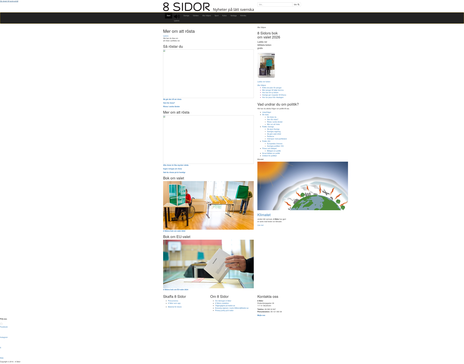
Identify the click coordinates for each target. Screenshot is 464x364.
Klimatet (264, 214)
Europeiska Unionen (275, 143)
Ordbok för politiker (269, 155)
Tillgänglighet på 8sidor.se (225, 305)
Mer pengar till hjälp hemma (273, 90)
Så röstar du (271, 117)
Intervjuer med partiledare (277, 138)
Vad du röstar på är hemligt (174, 172)
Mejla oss (261, 315)
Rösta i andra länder (171, 106)
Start (168, 15)
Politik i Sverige (268, 126)
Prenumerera (173, 300)
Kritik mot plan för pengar (272, 87)
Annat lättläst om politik (271, 153)
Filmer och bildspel (269, 148)
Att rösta (265, 114)
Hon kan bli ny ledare (270, 92)
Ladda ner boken (263, 81)
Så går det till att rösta (172, 99)
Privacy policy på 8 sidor (224, 310)
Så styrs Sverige (273, 129)
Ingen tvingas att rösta (172, 168)
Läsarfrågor (266, 112)
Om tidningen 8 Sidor (223, 300)
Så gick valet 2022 (274, 134)
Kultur (224, 15)
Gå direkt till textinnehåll (9, 1)
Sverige (186, 15)
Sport (217, 15)
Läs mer (260, 225)
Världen (196, 15)
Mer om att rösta (273, 124)
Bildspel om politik (274, 151)
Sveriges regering (274, 131)
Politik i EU (266, 141)
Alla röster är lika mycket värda (175, 165)
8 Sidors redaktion (222, 303)
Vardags (233, 15)
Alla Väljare (206, 15)
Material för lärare (175, 307)
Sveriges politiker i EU (275, 146)
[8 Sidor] (208, 11)
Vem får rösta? (169, 103)
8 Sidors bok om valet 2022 (174, 231)
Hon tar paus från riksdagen (273, 97)
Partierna (270, 136)
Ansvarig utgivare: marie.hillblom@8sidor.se (232, 308)
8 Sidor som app (174, 303)
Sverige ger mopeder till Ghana (274, 95)
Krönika (243, 15)
